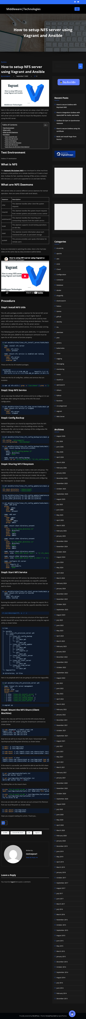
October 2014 (61, 967)
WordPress (36, 1016)
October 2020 (61, 794)
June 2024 (60, 562)
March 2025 (61, 525)
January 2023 (61, 652)
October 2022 (61, 667)
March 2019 (61, 867)
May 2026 (60, 452)
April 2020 (60, 825)
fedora (59, 306)
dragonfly (60, 296)
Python (59, 395)
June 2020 (60, 815)
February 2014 (62, 993)
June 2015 (60, 941)
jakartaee (60, 332)
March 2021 (61, 767)
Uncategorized (62, 406)
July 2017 (60, 893)
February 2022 (62, 709)
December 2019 (62, 846)
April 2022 (60, 699)
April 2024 (60, 573)
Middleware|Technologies (23, 9)
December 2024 (62, 541)
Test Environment (8, 128)
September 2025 (62, 494)
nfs (29, 833)
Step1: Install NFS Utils (11, 137)
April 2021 (60, 762)
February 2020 (62, 836)
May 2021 (60, 757)
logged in (13, 882)
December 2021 (62, 720)
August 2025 (61, 499)
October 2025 (61, 489)
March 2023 (61, 641)
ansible (5, 833)
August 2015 (61, 935)
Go (80, 66)
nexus (59, 374)
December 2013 (62, 999)
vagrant (37, 833)
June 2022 (60, 688)
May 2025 (60, 515)
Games (59, 311)
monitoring (60, 369)
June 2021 (60, 751)
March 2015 (61, 951)
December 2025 (62, 478)
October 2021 (61, 730)
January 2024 (61, 589)
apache (59, 253)
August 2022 (61, 678)
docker (59, 290)
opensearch (61, 385)
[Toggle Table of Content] (44, 125)
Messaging (60, 364)
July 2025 (60, 504)
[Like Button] (3, 822)
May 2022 (60, 694)
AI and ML (60, 248)
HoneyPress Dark (51, 1016)
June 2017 (60, 899)
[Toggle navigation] (77, 9)
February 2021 (62, 773)
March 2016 (61, 914)
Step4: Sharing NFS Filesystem (13, 143)
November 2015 (62, 920)
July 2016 (60, 909)
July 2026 (60, 441)
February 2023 (62, 646)
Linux (58, 353)
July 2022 (60, 683)
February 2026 (62, 468)
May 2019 (60, 857)
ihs (58, 327)
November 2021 (62, 725)
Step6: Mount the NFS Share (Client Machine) (17, 147)
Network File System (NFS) (14, 171)
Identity (59, 322)
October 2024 (61, 552)
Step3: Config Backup (10, 141)
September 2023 (62, 610)
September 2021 (62, 736)
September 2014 (62, 972)
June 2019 (60, 851)
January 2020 (61, 841)
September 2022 (62, 673)
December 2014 (62, 962)
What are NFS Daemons (10, 132)
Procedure (6, 134)
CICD (58, 264)
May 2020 (60, 820)
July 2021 (60, 746)
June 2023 (60, 625)
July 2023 (60, 620)
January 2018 (61, 872)
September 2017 (62, 883)
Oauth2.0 (60, 380)
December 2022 (62, 657)
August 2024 (61, 557)
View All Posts (31, 857)
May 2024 (60, 567)
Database (60, 285)
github (59, 317)
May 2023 (60, 631)
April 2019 (60, 862)
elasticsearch (61, 301)
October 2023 (61, 604)
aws (58, 259)
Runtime (4, 62)
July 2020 (60, 809)
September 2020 (62, 799)
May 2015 (60, 946)
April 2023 (60, 636)
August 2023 (61, 615)
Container (60, 280)
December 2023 (62, 594)
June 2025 (60, 510)
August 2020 (61, 804)
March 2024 (61, 578)
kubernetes (60, 348)
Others (59, 390)
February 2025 (62, 531)
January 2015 (61, 956)
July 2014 (60, 983)
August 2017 (61, 888)
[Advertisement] (68, 181)
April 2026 (60, 457)
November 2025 (62, 483)
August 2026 (61, 436)
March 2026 (61, 462)
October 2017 (61, 878)
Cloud (59, 269)
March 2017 (61, 904)
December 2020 (62, 783)
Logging (59, 359)
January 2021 (61, 778)
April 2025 (60, 520)
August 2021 (61, 741)
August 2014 (61, 978)
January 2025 (61, 536)
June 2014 (60, 988)
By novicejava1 (5, 76)
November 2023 (62, 599)
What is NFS (6, 130)
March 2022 (61, 704)
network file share (17, 833)
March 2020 (61, 830)
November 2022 (62, 662)
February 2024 (62, 583)
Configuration (61, 275)
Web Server (61, 416)
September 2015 (62, 930)
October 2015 (61, 925)
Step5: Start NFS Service (11, 144)
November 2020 (62, 788)
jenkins (59, 343)
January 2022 (61, 715)
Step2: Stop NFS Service (11, 139)
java (58, 338)
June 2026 (60, 447)
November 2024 (62, 546)
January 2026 (61, 473)
